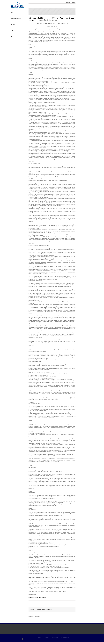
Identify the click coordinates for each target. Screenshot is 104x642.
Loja (12, 30)
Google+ (25, 639)
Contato (13, 24)
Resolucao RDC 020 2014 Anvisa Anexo (37, 597)
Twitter (62, 609)
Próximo (73, 2)
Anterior (68, 2)
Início (12, 12)
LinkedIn (65, 609)
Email (72, 609)
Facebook (25, 637)
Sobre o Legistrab (16, 18)
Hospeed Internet (65, 637)
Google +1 (69, 609)
